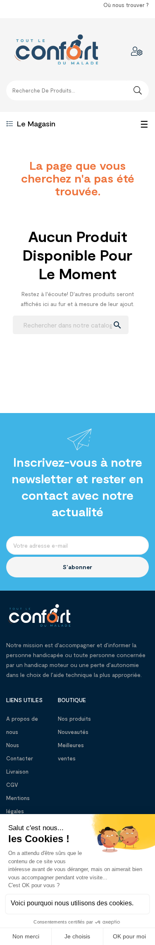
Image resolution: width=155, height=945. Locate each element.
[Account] (137, 51)
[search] (137, 90)
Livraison (17, 771)
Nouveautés (73, 732)
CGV (12, 784)
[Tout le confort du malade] (39, 614)
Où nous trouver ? (126, 5)
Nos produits (74, 718)
